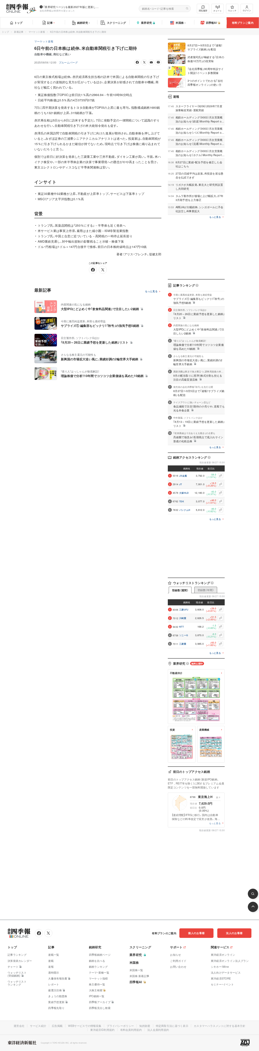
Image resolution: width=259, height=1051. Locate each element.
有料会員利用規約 (131, 1030)
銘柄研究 (82, 23)
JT (180, 484)
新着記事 (18, 31)
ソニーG (183, 635)
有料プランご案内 (243, 23)
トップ (18, 23)
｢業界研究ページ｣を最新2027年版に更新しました (71, 6)
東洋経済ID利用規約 (102, 1030)
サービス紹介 (38, 1026)
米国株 (180, 23)
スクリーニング (116, 23)
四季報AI (211, 23)
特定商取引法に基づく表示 (172, 1026)
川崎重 (182, 618)
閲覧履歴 (203, 10)
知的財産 (144, 1026)
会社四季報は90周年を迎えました (57, 10)
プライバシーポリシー (120, 1026)
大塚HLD (184, 493)
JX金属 (183, 475)
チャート (217, 10)
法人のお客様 (234, 933)
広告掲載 (57, 1026)
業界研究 (146, 23)
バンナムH (184, 510)
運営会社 (19, 1026)
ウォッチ (232, 10)
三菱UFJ (183, 609)
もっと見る (151, 291)
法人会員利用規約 (158, 1030)
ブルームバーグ (68, 62)
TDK (181, 501)
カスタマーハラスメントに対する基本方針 (219, 1026)
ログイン (247, 10)
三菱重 (182, 643)
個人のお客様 (196, 933)
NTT (181, 626)
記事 (50, 23)
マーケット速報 (37, 31)
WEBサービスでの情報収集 (84, 1026)
